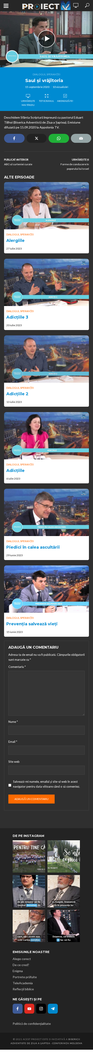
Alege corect (22, 959)
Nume (13, 721)
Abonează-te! (65, 101)
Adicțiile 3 (17, 317)
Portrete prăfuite (25, 977)
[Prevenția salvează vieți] (46, 589)
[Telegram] (53, 1009)
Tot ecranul (46, 101)
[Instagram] (41, 1009)
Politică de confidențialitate (32, 1023)
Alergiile (15, 240)
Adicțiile (15, 470)
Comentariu (17, 667)
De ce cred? (21, 965)
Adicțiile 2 (17, 393)
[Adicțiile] (46, 435)
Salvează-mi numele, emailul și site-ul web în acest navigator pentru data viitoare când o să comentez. (46, 784)
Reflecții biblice (23, 989)
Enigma (18, 971)
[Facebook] (18, 1009)
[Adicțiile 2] (46, 359)
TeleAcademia (23, 983)
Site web (14, 761)
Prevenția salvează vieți (32, 623)
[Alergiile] (46, 205)
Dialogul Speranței (46, 74)
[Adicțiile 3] (46, 282)
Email (12, 741)
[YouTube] (29, 1009)
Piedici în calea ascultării (33, 547)
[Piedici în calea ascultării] (46, 512)
